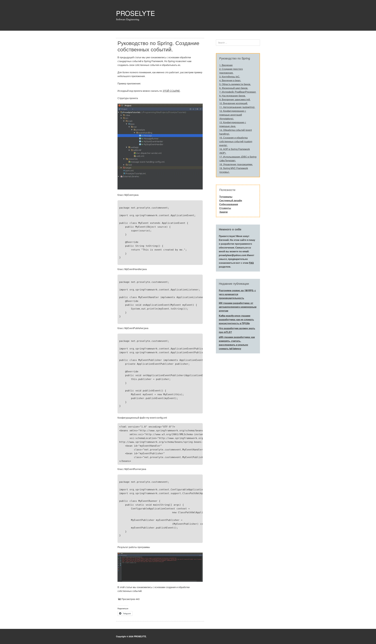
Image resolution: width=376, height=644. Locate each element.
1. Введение (226, 65)
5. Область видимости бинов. (235, 84)
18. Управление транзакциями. (236, 164)
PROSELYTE (135, 13)
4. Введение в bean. (230, 80)
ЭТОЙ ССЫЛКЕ (171, 90)
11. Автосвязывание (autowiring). (237, 107)
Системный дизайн (230, 200)
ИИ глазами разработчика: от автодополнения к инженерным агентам (237, 306)
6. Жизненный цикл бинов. (233, 88)
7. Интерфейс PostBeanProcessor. (237, 91)
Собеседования (228, 204)
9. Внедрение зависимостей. (234, 99)
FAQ (251, 262)
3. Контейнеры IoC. (229, 76)
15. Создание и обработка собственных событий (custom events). (235, 141)
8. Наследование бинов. (232, 95)
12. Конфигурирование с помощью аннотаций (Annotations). (232, 114)
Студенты (225, 208)
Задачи (223, 212)
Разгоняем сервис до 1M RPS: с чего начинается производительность (237, 294)
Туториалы (225, 196)
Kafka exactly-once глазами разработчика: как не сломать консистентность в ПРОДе (236, 319)
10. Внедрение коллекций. (233, 103)
